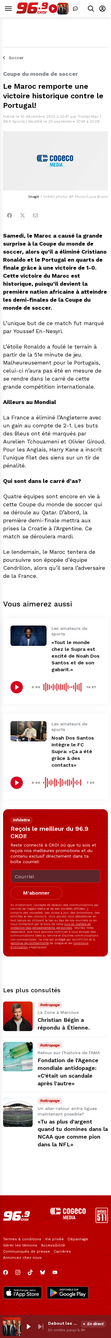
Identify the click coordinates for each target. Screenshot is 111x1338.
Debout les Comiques (63, 1323)
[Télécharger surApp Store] (22, 1293)
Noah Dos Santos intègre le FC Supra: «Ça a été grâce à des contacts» (72, 751)
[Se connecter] (102, 8)
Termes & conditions (22, 1239)
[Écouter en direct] (53, 9)
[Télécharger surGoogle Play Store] (67, 1293)
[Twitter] (22, 215)
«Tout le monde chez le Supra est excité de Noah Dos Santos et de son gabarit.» (75, 655)
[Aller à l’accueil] (32, 12)
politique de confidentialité (29, 943)
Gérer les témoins (20, 1245)
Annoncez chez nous (22, 1257)
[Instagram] (17, 1272)
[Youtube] (54, 1272)
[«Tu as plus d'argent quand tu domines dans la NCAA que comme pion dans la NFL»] (18, 1112)
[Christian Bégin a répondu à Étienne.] (18, 1016)
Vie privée (54, 1239)
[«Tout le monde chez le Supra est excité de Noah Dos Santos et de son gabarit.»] (28, 636)
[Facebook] (9, 215)
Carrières (62, 1251)
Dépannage (78, 1239)
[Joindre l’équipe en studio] (75, 8)
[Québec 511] (102, 1221)
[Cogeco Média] (68, 1218)
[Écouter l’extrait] (16, 687)
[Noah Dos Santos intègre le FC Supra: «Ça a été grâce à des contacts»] (28, 731)
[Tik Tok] (30, 1272)
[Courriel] (35, 215)
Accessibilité (53, 1245)
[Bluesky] (42, 1272)
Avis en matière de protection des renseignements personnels (50, 925)
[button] (28, 1326)
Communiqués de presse (26, 1251)
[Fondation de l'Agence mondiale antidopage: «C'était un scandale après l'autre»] (18, 1056)
